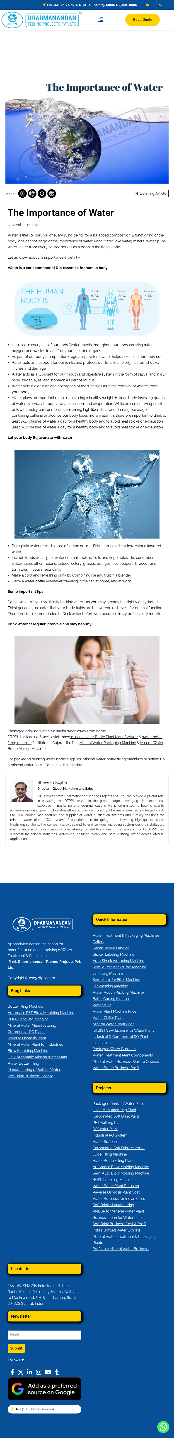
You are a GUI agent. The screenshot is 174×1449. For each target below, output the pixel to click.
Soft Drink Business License (30, 1076)
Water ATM (102, 1005)
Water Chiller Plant (108, 1018)
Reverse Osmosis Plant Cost (116, 1192)
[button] (100, 20)
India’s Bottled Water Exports (116, 1230)
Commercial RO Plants (26, 1032)
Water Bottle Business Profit (116, 1068)
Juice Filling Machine (110, 1154)
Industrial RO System (110, 1135)
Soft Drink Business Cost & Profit (119, 1224)
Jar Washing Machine (110, 986)
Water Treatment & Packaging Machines (126, 935)
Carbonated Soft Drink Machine (119, 1148)
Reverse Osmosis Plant (27, 1038)
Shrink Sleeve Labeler (111, 948)
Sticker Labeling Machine (113, 954)
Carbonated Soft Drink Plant (116, 1116)
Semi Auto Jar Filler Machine (116, 980)
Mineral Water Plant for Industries (35, 1044)
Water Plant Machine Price (114, 1011)
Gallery (98, 942)
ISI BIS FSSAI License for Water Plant (123, 1030)
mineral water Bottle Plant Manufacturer (104, 737)
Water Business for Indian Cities (119, 1198)
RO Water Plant (105, 1129)
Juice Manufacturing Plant (114, 1110)
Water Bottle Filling (23, 1063)
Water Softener (105, 1141)
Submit (16, 1348)
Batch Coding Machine (111, 999)
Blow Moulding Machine (28, 1051)
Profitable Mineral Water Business (121, 1249)
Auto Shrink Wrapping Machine (118, 961)
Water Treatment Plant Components (123, 1055)
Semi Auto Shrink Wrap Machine (119, 967)
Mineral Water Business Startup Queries (126, 1061)
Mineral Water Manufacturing (32, 1025)
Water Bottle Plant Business (116, 1186)
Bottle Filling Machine (25, 1006)
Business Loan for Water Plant (118, 1217)
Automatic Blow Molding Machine (121, 1167)
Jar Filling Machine (108, 973)
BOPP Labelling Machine (28, 1019)
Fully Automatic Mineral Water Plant (37, 1057)
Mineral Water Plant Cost (113, 1024)
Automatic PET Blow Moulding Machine (41, 1013)
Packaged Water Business (114, 1049)
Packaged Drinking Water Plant (118, 1104)
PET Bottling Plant (108, 1122)
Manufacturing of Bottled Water (34, 1070)
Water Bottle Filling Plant (113, 1160)
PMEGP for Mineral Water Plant (118, 1211)
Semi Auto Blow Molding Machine (121, 1173)
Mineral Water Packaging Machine (108, 743)
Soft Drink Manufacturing (113, 1205)
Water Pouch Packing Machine (118, 992)
